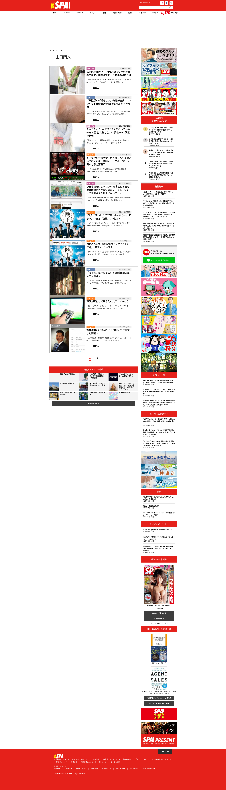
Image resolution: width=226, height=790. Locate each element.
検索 (170, 7)
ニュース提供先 (94, 759)
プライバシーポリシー (143, 759)
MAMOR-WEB (120, 769)
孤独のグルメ (107, 769)
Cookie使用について (161, 759)
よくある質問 (115, 762)
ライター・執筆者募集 (123, 759)
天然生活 (69, 769)
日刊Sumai (95, 769)
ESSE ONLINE (81, 769)
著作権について (61, 762)
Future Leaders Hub (148, 769)
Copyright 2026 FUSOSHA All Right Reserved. (70, 773)
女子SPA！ (58, 769)
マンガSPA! (133, 769)
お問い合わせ (102, 762)
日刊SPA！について (78, 759)
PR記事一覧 (107, 759)
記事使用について (87, 762)
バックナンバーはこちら (159, 623)
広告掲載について (60, 759)
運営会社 (74, 762)
